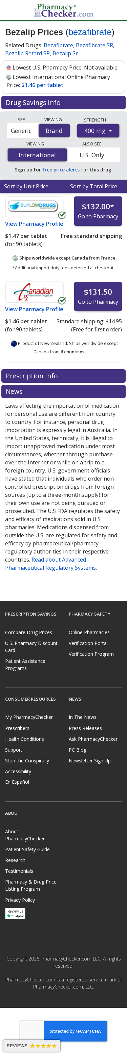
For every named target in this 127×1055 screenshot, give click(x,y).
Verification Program (91, 654)
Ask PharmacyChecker (93, 739)
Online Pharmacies (89, 632)
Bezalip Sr (65, 53)
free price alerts (61, 169)
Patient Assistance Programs (25, 664)
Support (13, 750)
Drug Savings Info (34, 102)
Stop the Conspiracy (27, 760)
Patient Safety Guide (27, 849)
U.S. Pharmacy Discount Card (31, 646)
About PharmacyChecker (25, 835)
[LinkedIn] (71, 1002)
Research (15, 860)
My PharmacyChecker (29, 717)
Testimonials (19, 871)
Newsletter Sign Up (90, 760)
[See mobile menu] (10, 9)
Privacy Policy (20, 900)
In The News (83, 717)
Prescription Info (33, 375)
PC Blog (77, 750)
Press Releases (85, 728)
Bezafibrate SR (94, 45)
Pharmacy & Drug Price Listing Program (31, 885)
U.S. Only (92, 155)
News (15, 391)
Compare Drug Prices (28, 632)
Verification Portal (88, 643)
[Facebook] (56, 1002)
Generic (21, 131)
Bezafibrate (58, 45)
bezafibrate (89, 32)
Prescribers (17, 728)
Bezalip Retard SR (27, 53)
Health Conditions (24, 739)
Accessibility (18, 771)
